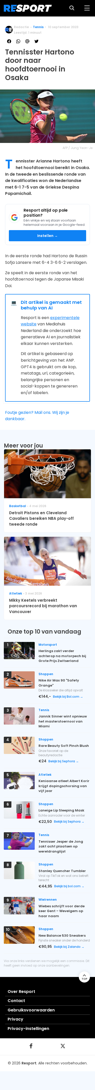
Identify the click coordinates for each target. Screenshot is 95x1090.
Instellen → (47, 235)
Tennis (38, 27)
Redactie (21, 27)
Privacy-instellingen (28, 1028)
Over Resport (21, 991)
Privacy (15, 1019)
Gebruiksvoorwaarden (31, 1010)
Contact (16, 1001)
